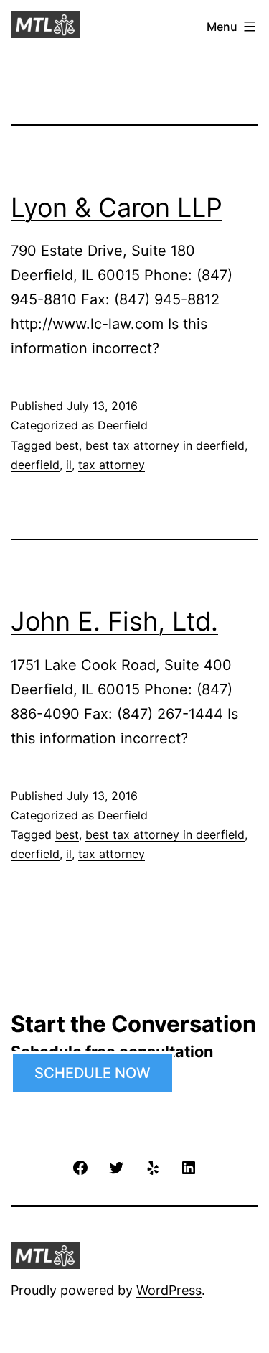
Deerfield (123, 425)
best (67, 445)
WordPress (169, 1290)
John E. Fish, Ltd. (114, 621)
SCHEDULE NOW (92, 1073)
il (69, 464)
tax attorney (111, 464)
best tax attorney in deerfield (165, 445)
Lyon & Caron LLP (116, 207)
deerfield (35, 464)
